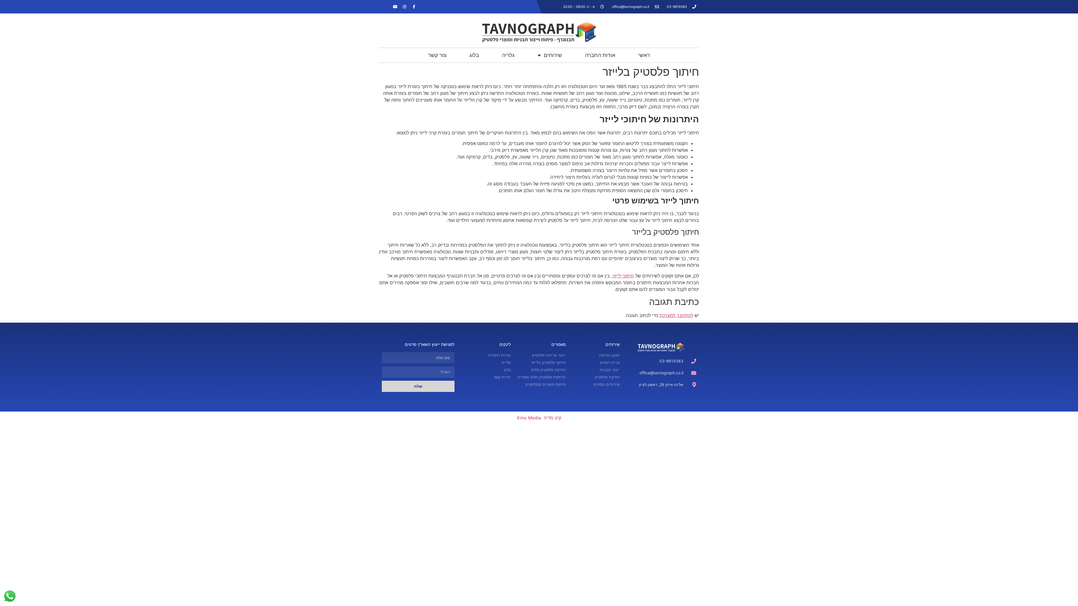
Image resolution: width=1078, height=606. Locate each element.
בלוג (474, 55)
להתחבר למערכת (676, 315)
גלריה (508, 55)
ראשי (644, 55)
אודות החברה (600, 55)
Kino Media (529, 418)
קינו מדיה (552, 418)
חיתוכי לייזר (623, 276)
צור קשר (437, 55)
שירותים (553, 55)
